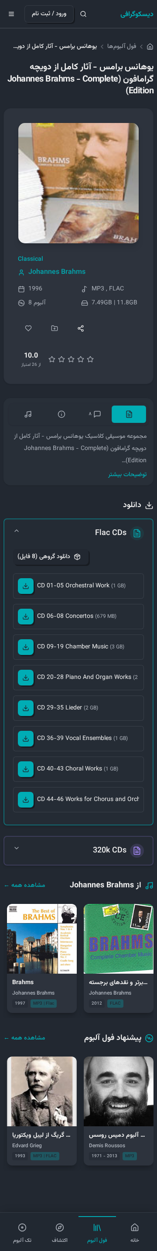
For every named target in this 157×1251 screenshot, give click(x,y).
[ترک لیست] (27, 414)
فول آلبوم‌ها (121, 46)
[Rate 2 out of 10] (52, 359)
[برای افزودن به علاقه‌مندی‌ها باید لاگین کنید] (28, 328)
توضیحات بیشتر (127, 474)
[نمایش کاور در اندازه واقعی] (78, 183)
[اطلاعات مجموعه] (61, 414)
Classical (30, 259)
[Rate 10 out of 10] (90, 359)
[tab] (129, 414)
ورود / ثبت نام (49, 14)
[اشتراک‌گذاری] (80, 328)
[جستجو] (83, 14)
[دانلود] (26, 586)
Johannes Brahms (56, 272)
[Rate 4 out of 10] (61, 359)
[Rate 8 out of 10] (80, 359)
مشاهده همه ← (24, 885)
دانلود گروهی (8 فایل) (43, 557)
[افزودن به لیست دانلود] (54, 328)
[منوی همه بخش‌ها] (11, 14)
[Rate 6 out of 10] (71, 359)
